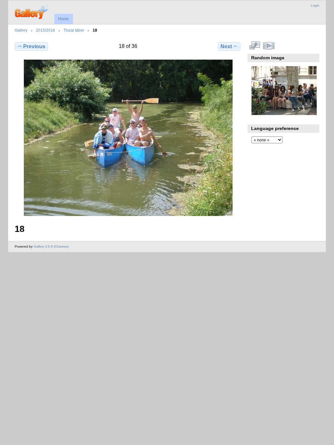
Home (63, 19)
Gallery (21, 30)
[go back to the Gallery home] (32, 11)
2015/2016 (45, 30)
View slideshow (269, 45)
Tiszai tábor (74, 30)
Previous (34, 46)
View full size (255, 45)
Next (226, 46)
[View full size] (128, 138)
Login (315, 5)
